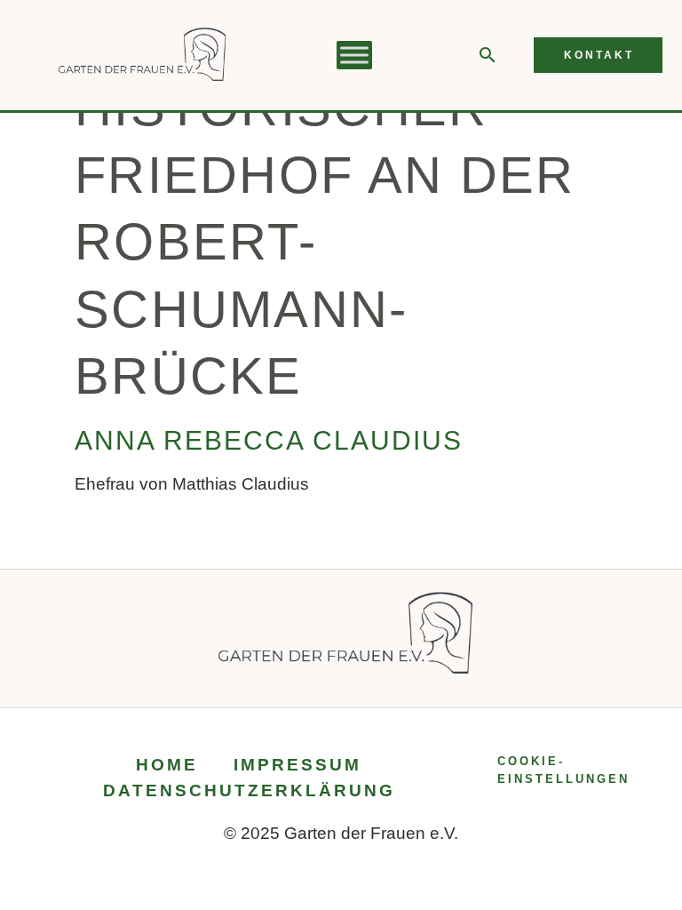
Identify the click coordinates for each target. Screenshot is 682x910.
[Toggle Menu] (354, 55)
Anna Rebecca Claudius (269, 440)
